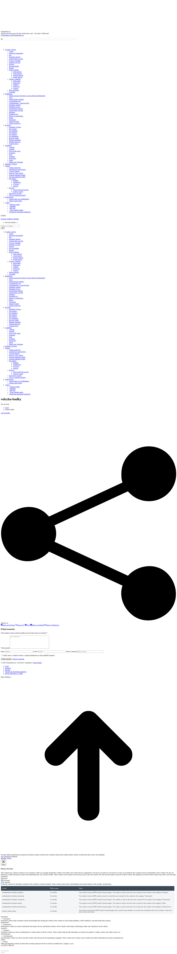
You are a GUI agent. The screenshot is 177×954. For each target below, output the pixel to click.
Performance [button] (5, 922)
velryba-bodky (5, 413)
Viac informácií (6, 856)
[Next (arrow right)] (4, 952)
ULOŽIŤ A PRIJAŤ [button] (7, 945)
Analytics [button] (4, 928)
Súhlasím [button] (14, 856)
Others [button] (3, 940)
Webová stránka (71, 651)
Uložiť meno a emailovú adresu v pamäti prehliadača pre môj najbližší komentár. (29, 655)
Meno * (3, 651)
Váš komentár (5, 648)
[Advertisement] (88, 15)
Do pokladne (14, 219)
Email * (35, 651)
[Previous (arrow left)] (1, 952)
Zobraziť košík (5, 219)
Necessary (6, 880)
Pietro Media (37, 663)
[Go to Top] (88, 853)
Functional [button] (4, 917)
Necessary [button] (4, 878)
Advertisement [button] (5, 934)
